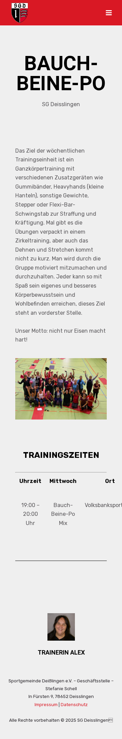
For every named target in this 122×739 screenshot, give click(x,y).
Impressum (46, 704)
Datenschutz (74, 704)
